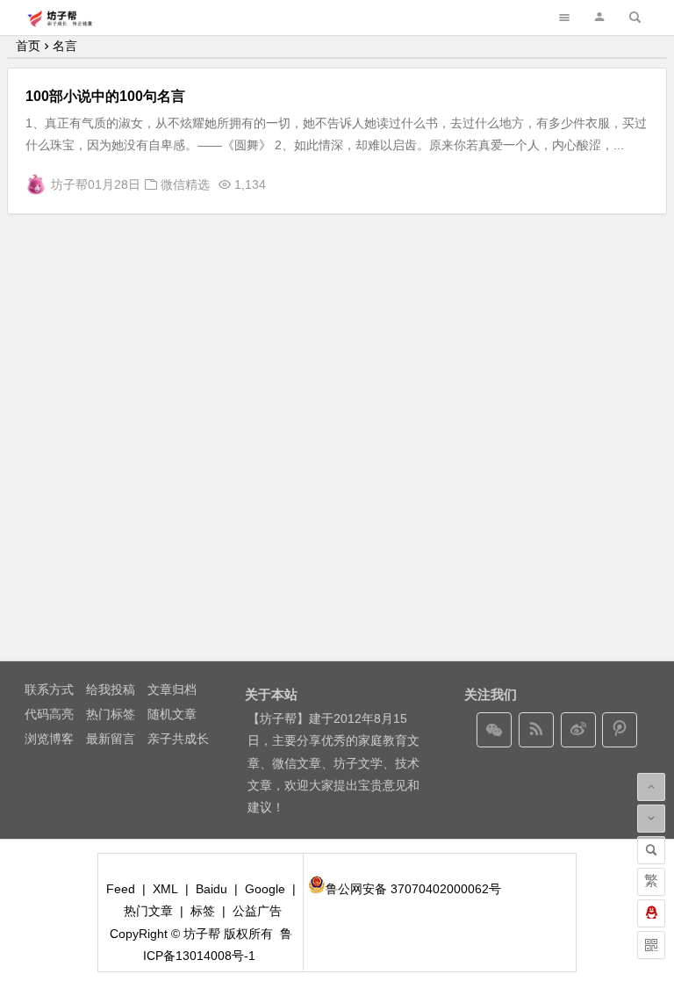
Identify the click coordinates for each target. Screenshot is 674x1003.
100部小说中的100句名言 (105, 96)
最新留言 (110, 739)
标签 (202, 911)
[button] (599, 17)
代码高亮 (49, 714)
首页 (28, 46)
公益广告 (257, 911)
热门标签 (110, 714)
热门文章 (148, 911)
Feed (120, 889)
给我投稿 (110, 689)
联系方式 (49, 689)
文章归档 (172, 689)
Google (265, 889)
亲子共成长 (178, 739)
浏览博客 (49, 739)
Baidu (211, 889)
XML (165, 889)
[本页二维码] (651, 945)
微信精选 (185, 184)
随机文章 (172, 714)
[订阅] (536, 729)
